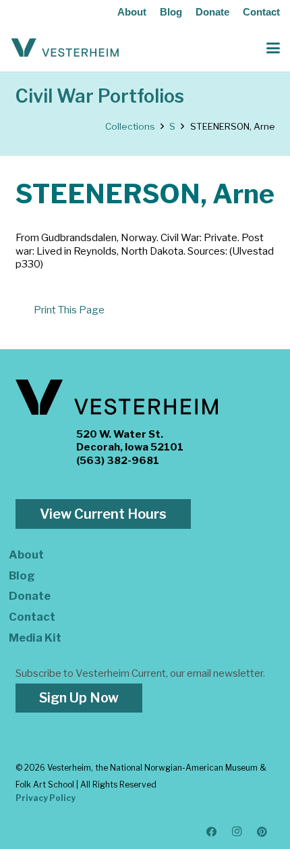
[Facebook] (212, 832)
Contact (261, 12)
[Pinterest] (262, 832)
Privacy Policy (46, 798)
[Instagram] (237, 832)
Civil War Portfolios (100, 96)
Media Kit (35, 637)
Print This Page (69, 310)
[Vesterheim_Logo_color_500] (65, 48)
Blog (171, 12)
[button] (273, 48)
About (131, 12)
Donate (212, 12)
